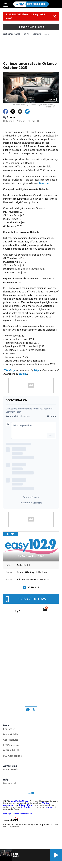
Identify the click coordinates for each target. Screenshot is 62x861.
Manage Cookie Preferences (17, 813)
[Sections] (5, 4)
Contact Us (9, 729)
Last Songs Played (11, 34)
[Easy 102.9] (31, 4)
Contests (37, 34)
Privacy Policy (26, 805)
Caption (50, 100)
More (47, 34)
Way (36, 370)
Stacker (23, 373)
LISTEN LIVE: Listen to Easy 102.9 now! (25, 16)
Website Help (10, 783)
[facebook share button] (5, 111)
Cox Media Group (20, 801)
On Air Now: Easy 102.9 (31, 556)
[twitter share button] (12, 111)
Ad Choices (26, 807)
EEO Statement (11, 745)
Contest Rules (10, 739)
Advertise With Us (13, 769)
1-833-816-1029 (32, 599)
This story (9, 370)
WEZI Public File (11, 750)
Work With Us (10, 734)
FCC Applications (12, 755)
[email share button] (20, 111)
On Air (26, 34)
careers (49, 807)
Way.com (44, 183)
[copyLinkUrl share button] (27, 111)
